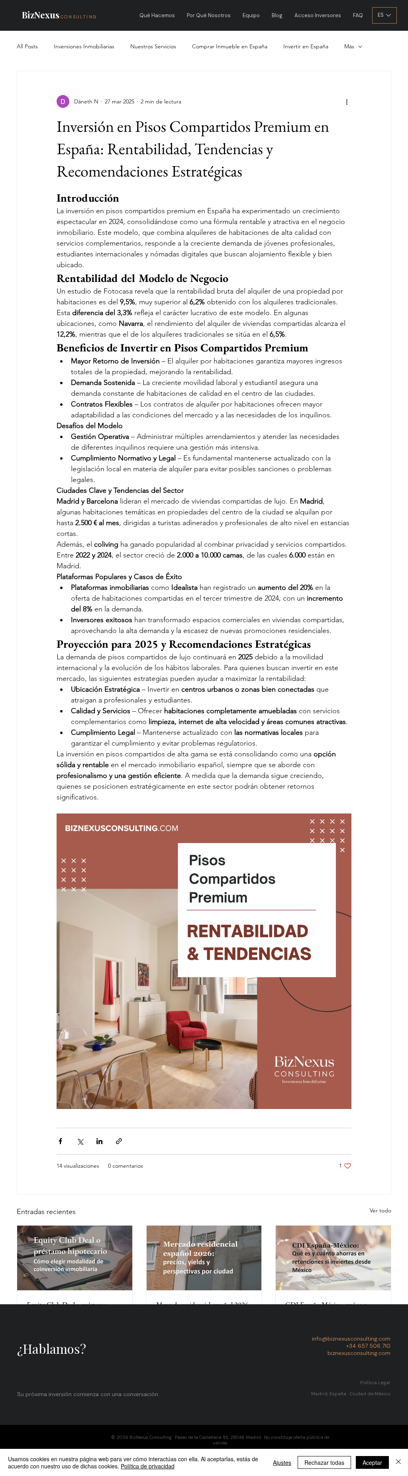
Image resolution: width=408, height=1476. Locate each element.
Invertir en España (305, 46)
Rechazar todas (324, 1462)
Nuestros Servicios (153, 46)
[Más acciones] (346, 101)
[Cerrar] (398, 1462)
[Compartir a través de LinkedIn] (99, 1141)
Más (349, 46)
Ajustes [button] (282, 1462)
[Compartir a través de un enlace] (119, 1141)
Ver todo (380, 1210)
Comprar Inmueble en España (229, 46)
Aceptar (372, 1462)
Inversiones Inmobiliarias (84, 46)
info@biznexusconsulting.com (351, 1338)
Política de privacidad (148, 1466)
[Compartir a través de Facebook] (60, 1141)
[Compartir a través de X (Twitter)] (80, 1141)
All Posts (27, 46)
